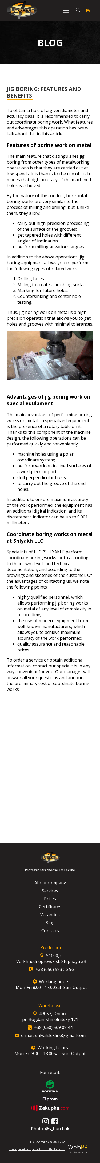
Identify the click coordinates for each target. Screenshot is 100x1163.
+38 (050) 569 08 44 (53, 1027)
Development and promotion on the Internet (37, 1149)
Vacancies (50, 915)
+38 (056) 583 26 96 (54, 969)
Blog (50, 923)
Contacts (50, 931)
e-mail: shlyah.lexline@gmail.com (53, 1035)
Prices (50, 899)
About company (50, 883)
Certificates (50, 907)
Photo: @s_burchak (50, 1129)
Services (50, 891)
